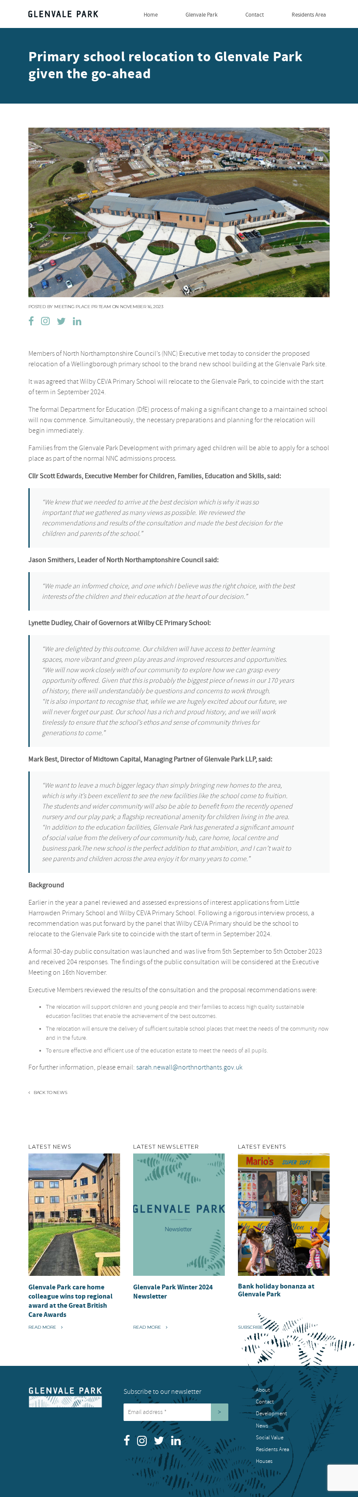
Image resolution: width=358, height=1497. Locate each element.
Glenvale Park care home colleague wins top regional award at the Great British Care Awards (70, 1301)
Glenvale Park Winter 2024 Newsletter (173, 1291)
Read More (45, 1327)
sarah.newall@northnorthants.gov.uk (189, 1067)
